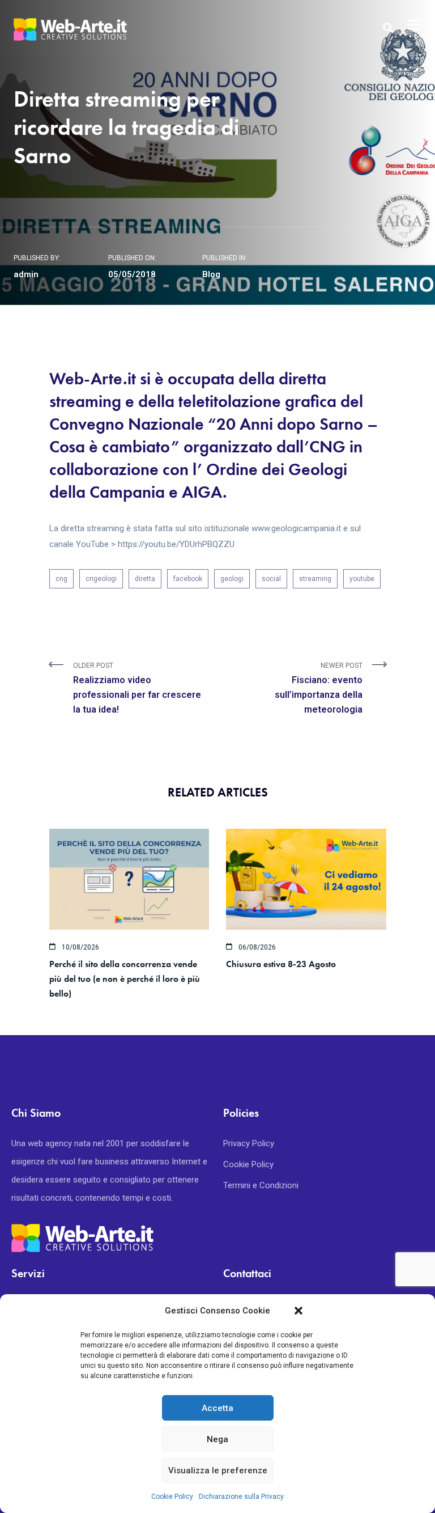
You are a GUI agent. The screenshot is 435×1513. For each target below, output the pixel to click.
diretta (145, 579)
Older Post (137, 688)
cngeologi (101, 579)
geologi (232, 579)
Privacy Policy (248, 1143)
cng (61, 579)
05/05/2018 (132, 274)
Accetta (217, 1408)
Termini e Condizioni (260, 1185)
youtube (361, 579)
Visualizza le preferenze (217, 1470)
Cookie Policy (172, 1497)
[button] (298, 1310)
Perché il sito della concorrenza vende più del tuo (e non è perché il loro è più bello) (124, 978)
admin (26, 274)
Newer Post (318, 688)
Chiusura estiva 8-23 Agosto (281, 964)
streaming (315, 579)
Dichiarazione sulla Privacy (241, 1497)
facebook (187, 579)
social (271, 579)
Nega (217, 1439)
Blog (211, 274)
